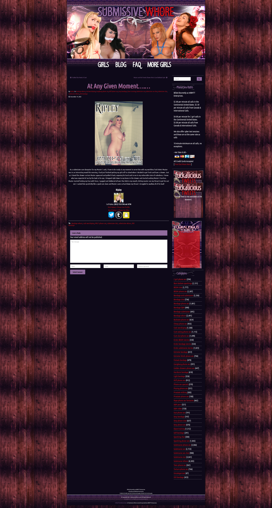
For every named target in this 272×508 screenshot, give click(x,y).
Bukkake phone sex (181, 319)
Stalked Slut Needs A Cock (79, 77)
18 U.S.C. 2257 (131, 499)
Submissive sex (140, 91)
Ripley (72, 91)
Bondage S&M (179, 307)
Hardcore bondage (181, 372)
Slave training (131, 91)
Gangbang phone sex (102, 91)
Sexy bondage (123, 91)
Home (125, 499)
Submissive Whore (74, 94)
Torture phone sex (181, 469)
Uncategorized (179, 473)
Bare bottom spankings (183, 283)
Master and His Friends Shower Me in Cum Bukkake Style (149, 77)
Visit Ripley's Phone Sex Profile (119, 207)
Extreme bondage (181, 352)
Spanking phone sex (181, 441)
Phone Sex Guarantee (140, 499)
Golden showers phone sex (184, 368)
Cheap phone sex (180, 323)
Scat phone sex (179, 412)
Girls (103, 64)
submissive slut (112, 223)
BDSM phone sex (180, 291)
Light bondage (179, 376)
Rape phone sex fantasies (184, 400)
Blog (120, 64)
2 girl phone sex (180, 279)
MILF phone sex (100, 223)
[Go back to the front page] (136, 32)
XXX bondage (84, 94)
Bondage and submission (183, 295)
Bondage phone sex (181, 303)
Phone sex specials (181, 384)
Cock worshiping (91, 91)
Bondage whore (80, 91)
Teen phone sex (180, 465)
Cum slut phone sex (181, 335)
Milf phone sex (113, 91)
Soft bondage (179, 432)
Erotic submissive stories (183, 348)
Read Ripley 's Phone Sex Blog (118, 210)
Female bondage (180, 360)
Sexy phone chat (180, 420)
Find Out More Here (183, 164)
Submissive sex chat (151, 91)
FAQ (137, 64)
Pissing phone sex (181, 388)
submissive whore (125, 223)
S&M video (178, 408)
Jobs (147, 499)
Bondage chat (179, 299)
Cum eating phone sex (182, 331)
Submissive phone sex (182, 445)
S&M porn (177, 404)
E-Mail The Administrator (121, 503)
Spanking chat (179, 436)
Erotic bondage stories (182, 344)
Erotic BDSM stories (181, 340)
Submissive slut (162, 91)
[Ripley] (119, 197)
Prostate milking (180, 392)
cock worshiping (88, 223)
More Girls (159, 64)
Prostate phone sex (181, 396)
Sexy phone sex (180, 424)
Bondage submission (182, 311)
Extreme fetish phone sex (184, 356)
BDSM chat (178, 287)
